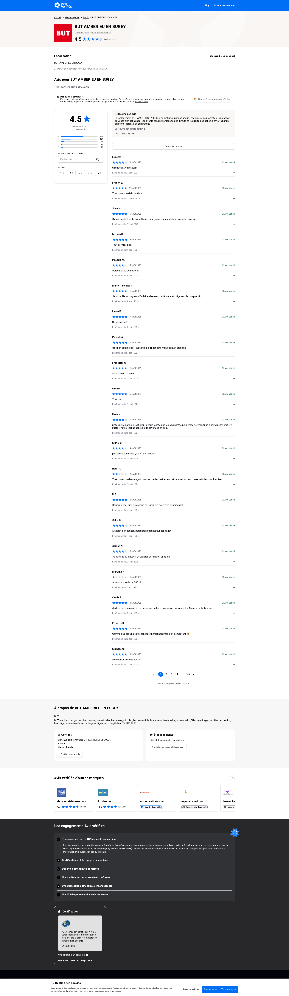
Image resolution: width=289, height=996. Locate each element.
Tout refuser (210, 989)
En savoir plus (141, 101)
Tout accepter (229, 989)
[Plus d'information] (87, 955)
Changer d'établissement (222, 56)
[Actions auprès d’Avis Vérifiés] (234, 173)
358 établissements (101, 32)
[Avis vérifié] (223, 162)
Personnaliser (191, 989)
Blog (207, 5)
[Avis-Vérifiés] (63, 5)
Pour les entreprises (224, 5)
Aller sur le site (72, 754)
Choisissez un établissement (168, 747)
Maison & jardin (72, 17)
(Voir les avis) (110, 39)
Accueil (57, 17)
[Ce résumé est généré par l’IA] (144, 129)
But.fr (86, 17)
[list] (144, 798)
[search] (97, 159)
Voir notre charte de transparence (75, 960)
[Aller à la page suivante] (193, 674)
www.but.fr (63, 743)
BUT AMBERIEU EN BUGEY (104, 17)
